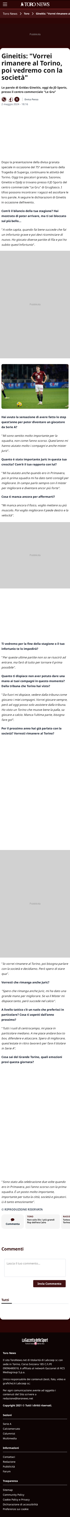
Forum (7, 1471)
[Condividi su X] (16, 99)
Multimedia (10, 1438)
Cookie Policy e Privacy (16, 1499)
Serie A (7, 1424)
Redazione (9, 1461)
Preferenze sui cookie (16, 1509)
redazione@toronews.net (18, 1398)
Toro (26, 13)
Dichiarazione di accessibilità (20, 1504)
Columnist (9, 1433)
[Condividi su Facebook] (10, 99)
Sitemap (8, 1490)
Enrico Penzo (31, 99)
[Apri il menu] (5, 4)
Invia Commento (49, 1284)
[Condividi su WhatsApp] (3, 99)
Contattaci (9, 1457)
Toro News (10, 14)
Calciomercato (11, 1428)
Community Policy (13, 1494)
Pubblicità (9, 1466)
